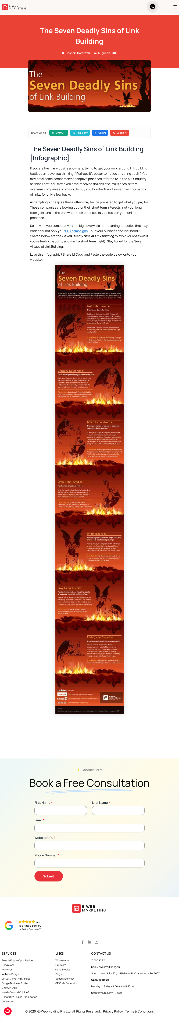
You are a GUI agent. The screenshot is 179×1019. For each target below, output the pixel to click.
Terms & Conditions (139, 1011)
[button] (170, 7)
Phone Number (46, 855)
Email (39, 820)
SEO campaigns (76, 231)
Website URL (44, 837)
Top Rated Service (30, 925)
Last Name (101, 802)
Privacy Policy (113, 1011)
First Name (43, 802)
